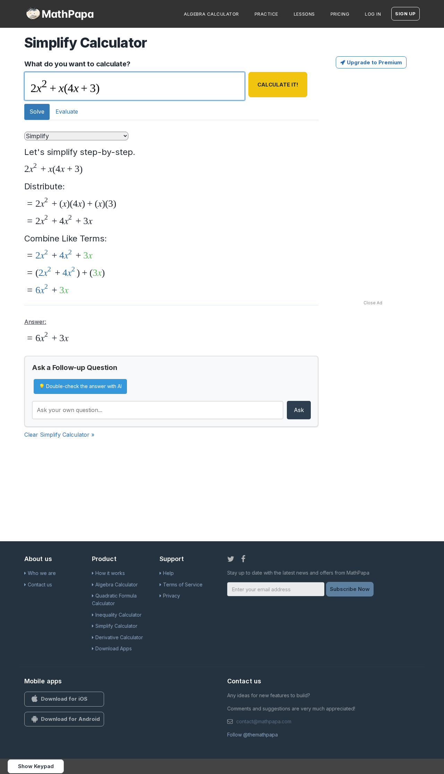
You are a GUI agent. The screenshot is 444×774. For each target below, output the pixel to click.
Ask (299, 409)
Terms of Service (183, 584)
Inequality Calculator (118, 615)
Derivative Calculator (119, 637)
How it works (110, 573)
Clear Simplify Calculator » (59, 434)
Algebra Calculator (211, 14)
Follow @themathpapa (252, 735)
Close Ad (373, 302)
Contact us (40, 584)
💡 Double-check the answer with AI (80, 386)
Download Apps (113, 648)
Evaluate (67, 111)
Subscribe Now (350, 589)
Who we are (42, 573)
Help (168, 573)
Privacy (171, 596)
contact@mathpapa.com (263, 721)
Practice (266, 14)
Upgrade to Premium (374, 62)
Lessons (304, 14)
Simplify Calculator (116, 626)
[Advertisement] (388, 176)
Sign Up (405, 13)
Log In (373, 14)
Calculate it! (277, 84)
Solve (36, 111)
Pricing (340, 14)
